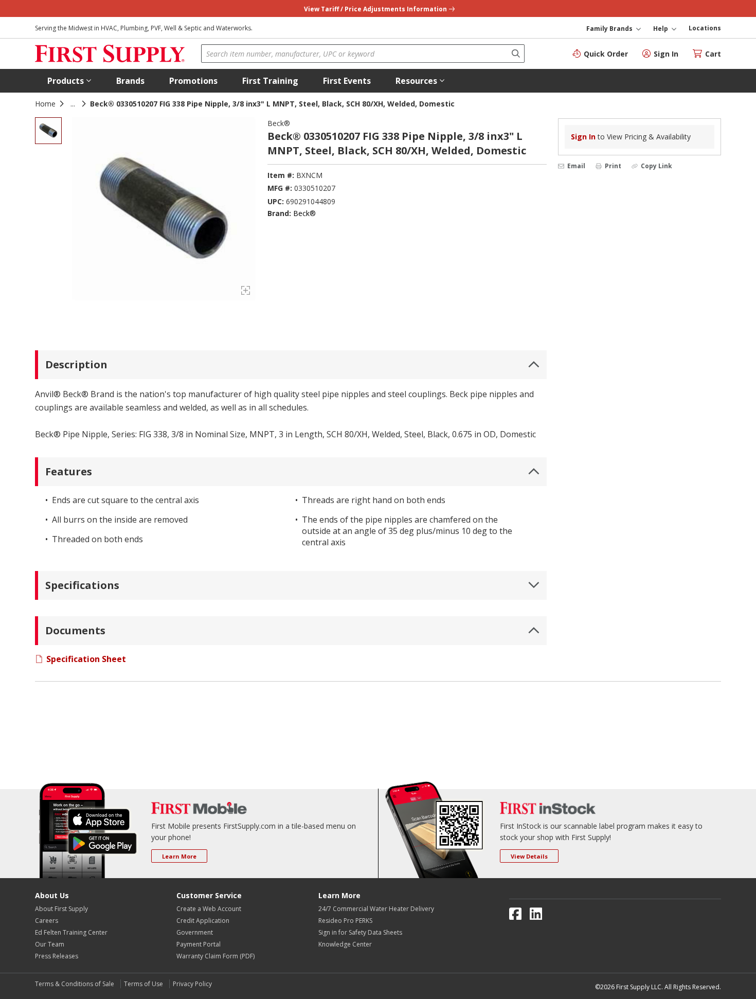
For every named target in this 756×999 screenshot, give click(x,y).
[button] (69, 81)
